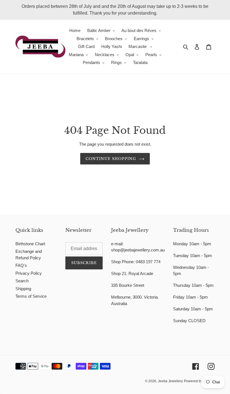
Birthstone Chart (30, 243)
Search (22, 280)
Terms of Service (31, 296)
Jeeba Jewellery (170, 381)
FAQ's (21, 265)
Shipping (23, 288)
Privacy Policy (28, 273)
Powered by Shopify (199, 381)
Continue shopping (111, 158)
